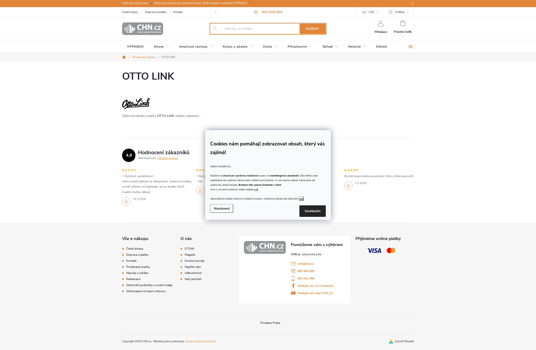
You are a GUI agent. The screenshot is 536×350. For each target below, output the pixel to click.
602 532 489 (306, 278)
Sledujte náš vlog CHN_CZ (315, 293)
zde (256, 189)
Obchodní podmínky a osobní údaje (149, 285)
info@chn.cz (306, 264)
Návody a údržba (137, 273)
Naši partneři (193, 279)
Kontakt (178, 12)
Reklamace (133, 279)
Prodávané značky (138, 267)
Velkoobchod (193, 273)
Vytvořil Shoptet (404, 341)
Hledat (312, 28)
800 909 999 (306, 271)
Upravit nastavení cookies (200, 341)
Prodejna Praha (270, 323)
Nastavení (221, 208)
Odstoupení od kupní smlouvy (145, 291)
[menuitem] (135, 46)
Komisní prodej (194, 261)
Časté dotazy (130, 12)
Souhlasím (313, 211)
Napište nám (193, 267)
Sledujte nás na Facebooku (316, 286)
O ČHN (189, 248)
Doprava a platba (155, 12)
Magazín (190, 255)
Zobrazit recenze (167, 158)
